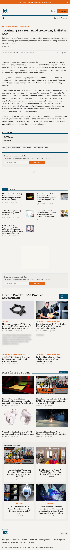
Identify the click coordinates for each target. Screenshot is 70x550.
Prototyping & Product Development (15, 26)
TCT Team (7, 47)
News (37, 429)
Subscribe (37, 162)
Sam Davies (41, 204)
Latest (5, 189)
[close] (67, 2)
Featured (12, 189)
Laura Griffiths (8, 331)
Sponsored (39, 396)
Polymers (5, 321)
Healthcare (6, 429)
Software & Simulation (41, 147)
